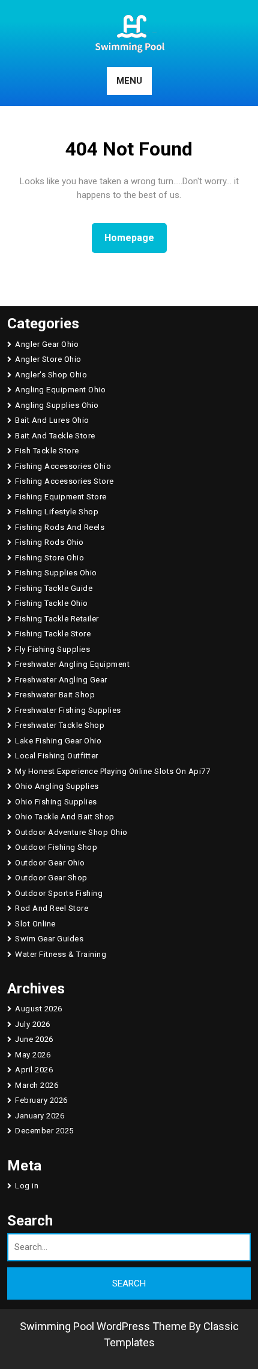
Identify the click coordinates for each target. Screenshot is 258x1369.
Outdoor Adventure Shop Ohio (71, 832)
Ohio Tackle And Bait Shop (65, 816)
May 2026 (32, 1054)
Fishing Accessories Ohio (63, 466)
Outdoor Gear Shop (51, 877)
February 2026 (41, 1100)
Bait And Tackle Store (55, 435)
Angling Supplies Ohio (57, 405)
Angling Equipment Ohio (60, 389)
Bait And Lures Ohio (52, 420)
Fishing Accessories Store (64, 481)
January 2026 (39, 1115)
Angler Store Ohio (48, 359)
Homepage (134, 237)
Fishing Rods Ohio (49, 542)
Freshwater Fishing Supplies (68, 710)
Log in (26, 1185)
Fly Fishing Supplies (52, 649)
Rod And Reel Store (51, 908)
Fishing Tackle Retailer (57, 618)
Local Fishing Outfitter (56, 755)
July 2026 (32, 1024)
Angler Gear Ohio (47, 344)
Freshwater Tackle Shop (59, 725)
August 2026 (38, 1008)
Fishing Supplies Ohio (56, 572)
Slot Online (35, 923)
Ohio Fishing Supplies (56, 801)
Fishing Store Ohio (49, 557)
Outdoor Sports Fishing (59, 893)
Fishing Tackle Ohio (51, 603)
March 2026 (36, 1085)
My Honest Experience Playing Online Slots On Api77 (112, 771)
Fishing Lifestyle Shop (56, 511)
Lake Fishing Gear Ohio (58, 740)
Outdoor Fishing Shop (56, 847)
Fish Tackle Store (47, 450)
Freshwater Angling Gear (61, 679)
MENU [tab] (129, 80)
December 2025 (44, 1130)
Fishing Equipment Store (61, 496)
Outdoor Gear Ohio (50, 862)
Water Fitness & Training (60, 954)
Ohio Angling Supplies (57, 786)
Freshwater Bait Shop (55, 694)
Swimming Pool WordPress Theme (103, 1326)
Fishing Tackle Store (53, 633)
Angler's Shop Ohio (51, 374)
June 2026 (34, 1039)
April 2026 (34, 1069)
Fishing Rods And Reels (59, 527)
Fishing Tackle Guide (53, 588)
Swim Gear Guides (49, 938)
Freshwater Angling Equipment (72, 664)
